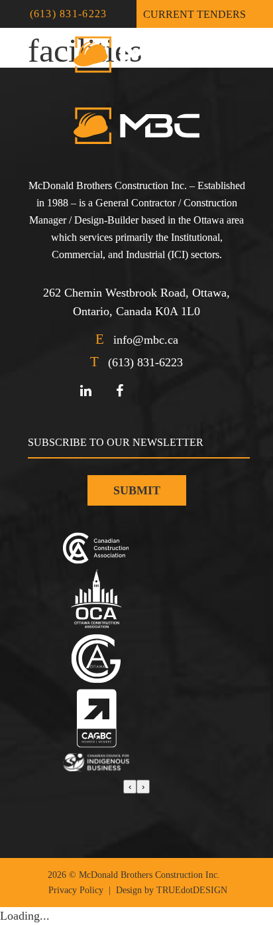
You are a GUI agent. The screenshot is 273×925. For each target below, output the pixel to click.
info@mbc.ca (145, 339)
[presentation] (129, 787)
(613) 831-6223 (68, 13)
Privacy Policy (75, 890)
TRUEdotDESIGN (191, 890)
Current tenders (194, 14)
